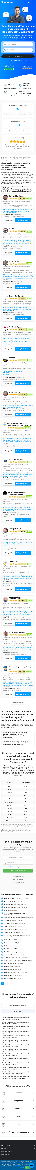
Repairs (19, 1093)
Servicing (19, 1108)
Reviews (9, 66)
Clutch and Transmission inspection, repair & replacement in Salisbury (15, 1027)
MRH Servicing (8, 966)
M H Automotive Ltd (10, 963)
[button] (33, 2)
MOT (19, 1116)
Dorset (15, 158)
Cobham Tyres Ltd (9, 940)
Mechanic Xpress (16, 327)
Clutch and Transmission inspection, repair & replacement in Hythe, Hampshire (15, 1072)
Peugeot (9, 808)
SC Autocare (14, 261)
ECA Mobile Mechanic (10, 954)
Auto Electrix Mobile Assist (12, 907)
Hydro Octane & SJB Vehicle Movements (16, 960)
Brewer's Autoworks (10, 920)
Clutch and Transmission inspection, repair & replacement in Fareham (15, 1022)
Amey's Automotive (10, 901)
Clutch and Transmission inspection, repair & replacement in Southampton (15, 1018)
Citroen (9, 792)
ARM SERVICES (15, 598)
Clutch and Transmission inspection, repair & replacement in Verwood (15, 1068)
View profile (8, 220)
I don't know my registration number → (18, 60)
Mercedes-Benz (9, 802)
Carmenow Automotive (11, 929)
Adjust (22, 1167)
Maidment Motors (9, 969)
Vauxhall (5, 379)
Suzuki (5, 479)
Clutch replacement (18, 216)
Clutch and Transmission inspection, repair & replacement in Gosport (15, 1063)
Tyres (19, 1124)
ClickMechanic (5, 157)
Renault (9, 811)
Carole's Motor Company (11, 932)
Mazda (5, 410)
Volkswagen (6, 549)
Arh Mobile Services (10, 904)
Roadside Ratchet (16, 459)
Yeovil (21, 978)
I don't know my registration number (18, 867)
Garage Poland (15, 529)
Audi (4, 248)
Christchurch (10, 281)
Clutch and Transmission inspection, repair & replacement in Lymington (15, 1054)
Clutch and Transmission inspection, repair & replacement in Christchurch (15, 1050)
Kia (4, 283)
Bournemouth (19, 201)
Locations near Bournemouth (18, 1005)
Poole (7, 444)
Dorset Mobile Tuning (10, 952)
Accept (27, 1167)
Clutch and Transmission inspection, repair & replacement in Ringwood (15, 1059)
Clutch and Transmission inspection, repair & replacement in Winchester (15, 1045)
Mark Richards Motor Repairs (12, 972)
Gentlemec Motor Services (12, 957)
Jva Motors (13, 229)
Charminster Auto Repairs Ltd (13, 935)
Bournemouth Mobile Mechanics (14, 917)
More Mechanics (18, 702)
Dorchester (16, 966)
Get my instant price (22, 220)
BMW (9, 789)
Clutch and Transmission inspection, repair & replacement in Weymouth (15, 1041)
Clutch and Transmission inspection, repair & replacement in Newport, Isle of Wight (15, 1077)
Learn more (18, 1165)
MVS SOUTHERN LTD (17, 632)
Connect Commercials (10, 943)
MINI (4, 690)
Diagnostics (19, 1101)
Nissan (5, 446)
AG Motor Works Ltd (10, 898)
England (11, 158)
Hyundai (5, 216)
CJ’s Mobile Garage (16, 196)
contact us (3, 831)
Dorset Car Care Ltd (17, 296)
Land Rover (9, 799)
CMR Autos (13, 561)
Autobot (12, 358)
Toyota (9, 814)
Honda (5, 314)
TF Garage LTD (15, 392)
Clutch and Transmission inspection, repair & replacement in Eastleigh (15, 1036)
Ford (4, 514)
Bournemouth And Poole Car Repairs (15, 913)
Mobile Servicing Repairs (11, 978)
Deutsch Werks (8, 946)
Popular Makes (18, 1011)
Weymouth (25, 972)
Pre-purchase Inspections (19, 1132)
